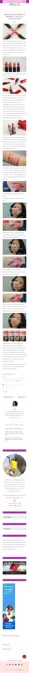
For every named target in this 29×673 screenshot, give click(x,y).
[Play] (4, 573)
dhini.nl (21, 669)
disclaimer (18, 380)
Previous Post (8, 397)
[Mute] (22, 573)
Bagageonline (6, 644)
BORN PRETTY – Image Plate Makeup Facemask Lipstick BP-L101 (14, 439)
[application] (14, 567)
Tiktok (19, 503)
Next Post (21, 397)
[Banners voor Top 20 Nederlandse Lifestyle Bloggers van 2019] (11, 635)
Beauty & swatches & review (13, 385)
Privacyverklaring (11, 660)
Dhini (14, 409)
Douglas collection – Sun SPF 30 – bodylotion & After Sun (14, 433)
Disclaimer (19, 660)
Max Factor (7, 387)
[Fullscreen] (24, 573)
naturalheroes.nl (11, 549)
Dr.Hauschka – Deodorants (13, 428)
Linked (15, 503)
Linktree (10, 503)
